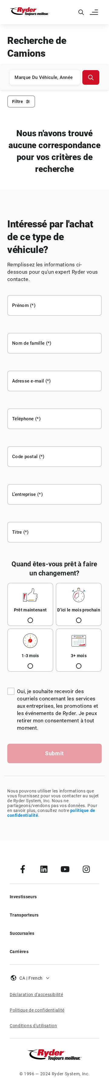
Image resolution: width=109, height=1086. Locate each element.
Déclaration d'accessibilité (36, 994)
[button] (94, 12)
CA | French (31, 978)
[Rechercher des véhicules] (90, 77)
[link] (23, 869)
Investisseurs (23, 896)
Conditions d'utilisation (33, 1025)
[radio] (30, 604)
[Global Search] (81, 12)
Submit (54, 753)
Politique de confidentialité (37, 1010)
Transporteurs (24, 915)
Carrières (19, 951)
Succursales (22, 933)
